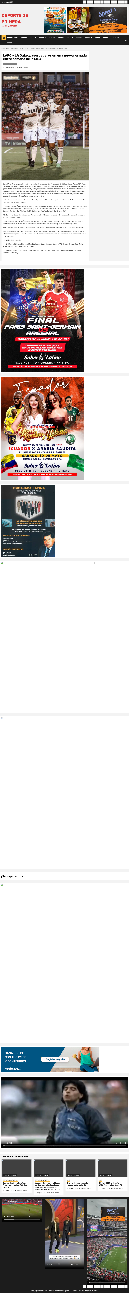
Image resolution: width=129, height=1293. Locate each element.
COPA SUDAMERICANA (10, 1180)
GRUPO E (61, 38)
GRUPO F (70, 38)
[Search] (126, 40)
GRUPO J (10, 43)
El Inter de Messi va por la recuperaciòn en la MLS (77, 1184)
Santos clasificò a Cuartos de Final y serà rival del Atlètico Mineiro (15, 1185)
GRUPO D (51, 38)
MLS (68, 1180)
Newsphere (83, 1291)
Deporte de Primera (24, 67)
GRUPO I (97, 38)
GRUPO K (115, 38)
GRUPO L (106, 38)
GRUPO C (42, 38)
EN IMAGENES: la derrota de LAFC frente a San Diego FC (110, 1184)
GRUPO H (88, 38)
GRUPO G (79, 38)
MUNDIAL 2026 (12, 38)
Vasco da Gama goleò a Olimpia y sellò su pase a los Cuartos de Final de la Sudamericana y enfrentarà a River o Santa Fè (48, 1186)
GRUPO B (33, 38)
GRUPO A (24, 38)
